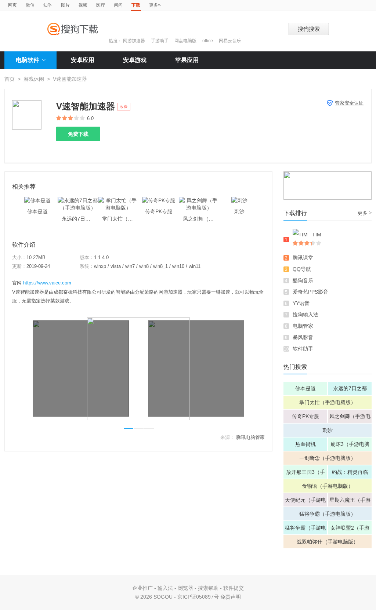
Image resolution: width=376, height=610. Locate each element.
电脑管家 (303, 326)
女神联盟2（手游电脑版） (349, 529)
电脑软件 (27, 60)
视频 (83, 5)
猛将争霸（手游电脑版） (327, 514)
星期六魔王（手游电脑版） (349, 501)
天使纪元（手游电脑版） (305, 501)
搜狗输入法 (305, 314)
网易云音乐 (230, 40)
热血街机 (305, 444)
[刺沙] (239, 200)
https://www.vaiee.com (47, 283)
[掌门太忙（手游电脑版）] (118, 200)
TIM (316, 234)
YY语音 (301, 303)
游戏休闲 (34, 79)
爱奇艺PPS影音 (310, 292)
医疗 (100, 5)
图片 (65, 5)
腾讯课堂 (303, 258)
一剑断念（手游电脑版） (327, 458)
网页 (12, 5)
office (208, 40)
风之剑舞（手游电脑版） (349, 418)
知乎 (47, 5)
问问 (118, 5)
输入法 (165, 588)
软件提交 (233, 588)
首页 (9, 79)
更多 (155, 5)
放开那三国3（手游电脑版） (305, 474)
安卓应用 (82, 60)
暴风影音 (303, 337)
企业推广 (142, 588)
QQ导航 (302, 269)
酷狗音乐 (303, 280)
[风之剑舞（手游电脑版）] (199, 200)
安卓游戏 (135, 60)
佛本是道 (305, 388)
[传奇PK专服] (158, 200)
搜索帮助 (208, 588)
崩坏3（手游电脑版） (349, 446)
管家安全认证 (349, 103)
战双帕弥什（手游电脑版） (327, 542)
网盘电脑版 (185, 40)
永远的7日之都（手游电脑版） (350, 390)
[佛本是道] (37, 200)
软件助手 (303, 349)
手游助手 (160, 40)
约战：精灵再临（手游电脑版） (350, 474)
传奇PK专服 (305, 416)
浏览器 (185, 588)
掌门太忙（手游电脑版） (327, 402)
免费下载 (78, 134)
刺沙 (327, 430)
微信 (30, 5)
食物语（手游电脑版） (327, 486)
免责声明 (230, 597)
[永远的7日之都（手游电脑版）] (78, 200)
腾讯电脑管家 (250, 437)
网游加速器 (134, 40)
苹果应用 (187, 60)
